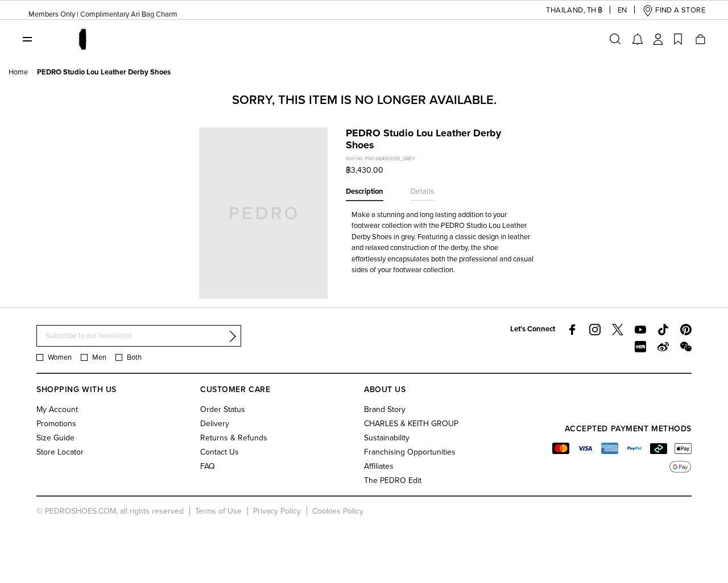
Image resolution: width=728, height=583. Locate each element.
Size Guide (55, 438)
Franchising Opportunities (410, 452)
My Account (57, 409)
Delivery (214, 423)
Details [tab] (423, 191)
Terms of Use (218, 511)
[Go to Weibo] (663, 346)
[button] (565, 10)
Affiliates (379, 466)
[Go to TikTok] (663, 329)
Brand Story (385, 409)
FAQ (207, 466)
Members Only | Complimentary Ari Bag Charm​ (102, 11)
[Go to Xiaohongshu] (640, 346)
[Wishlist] (678, 39)
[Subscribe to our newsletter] (232, 336)
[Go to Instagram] (595, 329)
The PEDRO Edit (392, 480)
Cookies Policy (337, 511)
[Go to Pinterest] (686, 329)
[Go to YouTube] (640, 329)
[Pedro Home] (82, 38)
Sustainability (387, 438)
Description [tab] (364, 191)
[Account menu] (658, 39)
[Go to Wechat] (686, 346)
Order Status (222, 409)
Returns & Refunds (233, 438)
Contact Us (219, 452)
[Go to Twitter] (617, 329)
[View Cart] (699, 39)
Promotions (56, 423)
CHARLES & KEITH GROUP (411, 423)
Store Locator (60, 452)
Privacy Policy (277, 511)
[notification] (637, 39)
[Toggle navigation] (27, 38)
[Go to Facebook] (572, 329)
